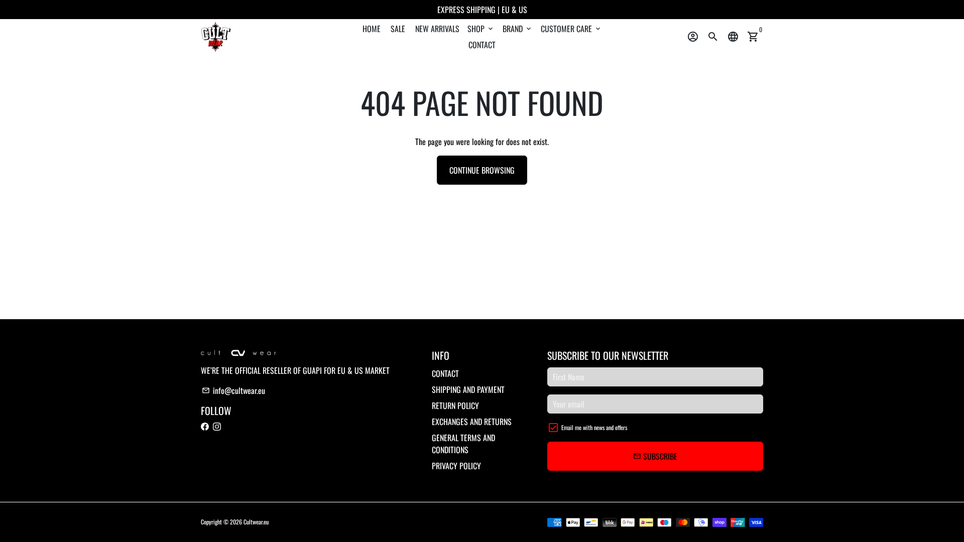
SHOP (481, 29)
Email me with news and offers (594, 427)
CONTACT (482, 45)
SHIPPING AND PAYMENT (468, 389)
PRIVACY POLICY (456, 466)
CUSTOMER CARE (571, 29)
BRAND (518, 29)
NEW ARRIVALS (437, 29)
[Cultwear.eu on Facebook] (205, 427)
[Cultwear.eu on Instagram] (217, 427)
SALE (398, 29)
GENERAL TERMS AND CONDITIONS (463, 444)
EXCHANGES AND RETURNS (472, 422)
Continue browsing (482, 170)
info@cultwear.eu (233, 390)
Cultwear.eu (256, 521)
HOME (372, 29)
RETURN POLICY (455, 405)
